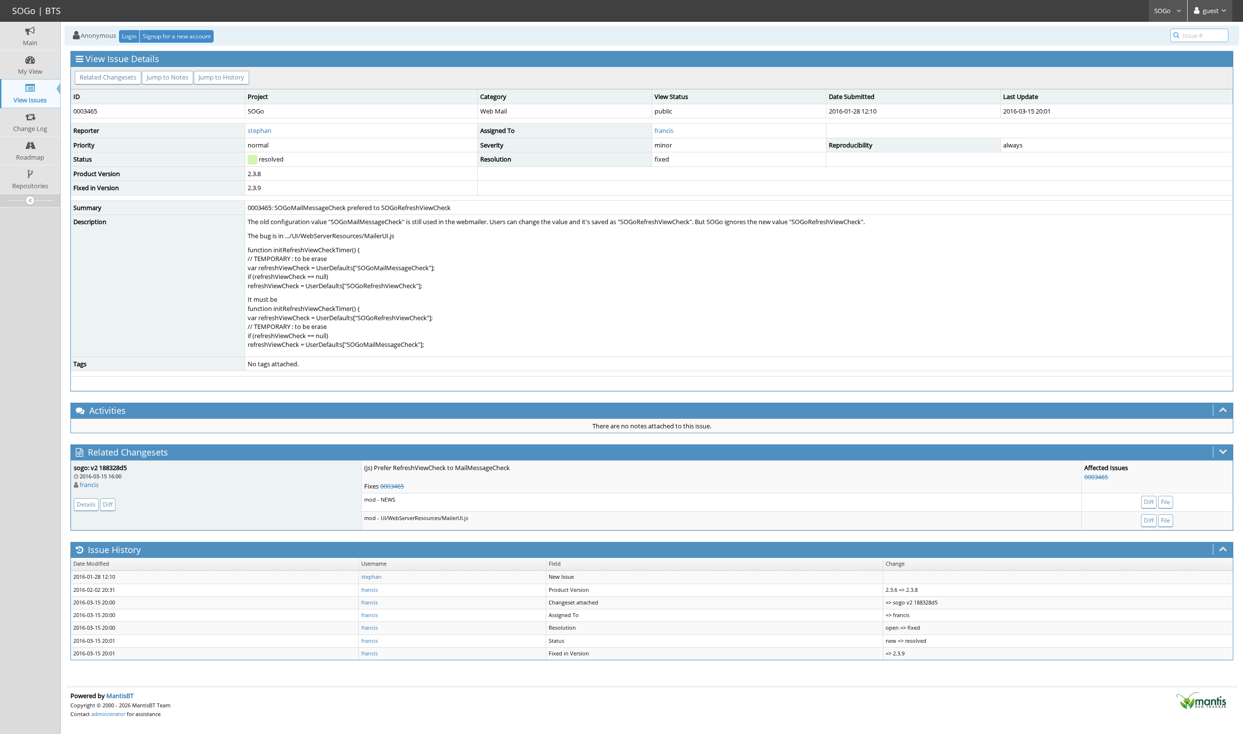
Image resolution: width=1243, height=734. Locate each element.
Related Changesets (108, 77)
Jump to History (221, 77)
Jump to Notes (167, 77)
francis (664, 130)
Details (86, 504)
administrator (108, 714)
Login (129, 36)
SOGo (1163, 10)
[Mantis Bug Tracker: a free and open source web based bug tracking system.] (1201, 700)
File (1165, 502)
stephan (259, 130)
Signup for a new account (177, 36)
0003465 (392, 486)
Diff (108, 504)
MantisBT (120, 695)
